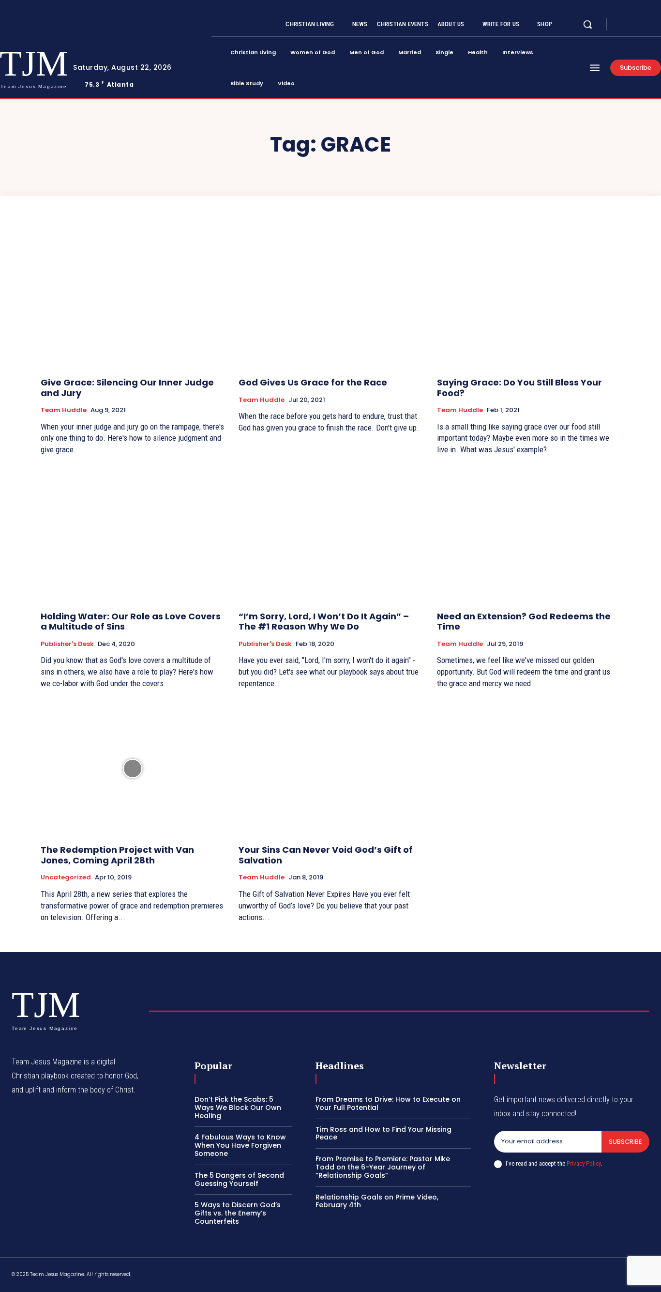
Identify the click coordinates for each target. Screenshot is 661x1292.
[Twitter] (645, 25)
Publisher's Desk (67, 644)
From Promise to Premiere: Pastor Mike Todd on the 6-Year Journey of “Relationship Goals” (382, 1167)
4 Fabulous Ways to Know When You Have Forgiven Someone (240, 1145)
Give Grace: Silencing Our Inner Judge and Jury (127, 387)
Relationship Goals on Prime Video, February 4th (376, 1201)
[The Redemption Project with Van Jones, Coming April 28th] (132, 768)
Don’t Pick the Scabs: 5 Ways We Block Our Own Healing (238, 1107)
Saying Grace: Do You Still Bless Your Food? (519, 387)
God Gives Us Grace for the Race (313, 382)
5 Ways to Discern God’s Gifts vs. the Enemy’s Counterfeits (238, 1213)
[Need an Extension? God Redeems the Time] (528, 534)
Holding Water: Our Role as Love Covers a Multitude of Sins (131, 621)
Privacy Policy (584, 1163)
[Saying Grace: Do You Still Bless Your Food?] (528, 300)
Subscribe (625, 1141)
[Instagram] (634, 25)
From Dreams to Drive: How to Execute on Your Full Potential (388, 1103)
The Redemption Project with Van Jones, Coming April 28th (117, 855)
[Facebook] (622, 25)
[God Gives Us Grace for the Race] (330, 300)
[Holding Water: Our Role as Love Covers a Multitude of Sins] (132, 534)
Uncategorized (66, 877)
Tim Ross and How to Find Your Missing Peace (383, 1133)
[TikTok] (576, 1276)
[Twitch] (599, 1276)
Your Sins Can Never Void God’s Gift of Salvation (326, 855)
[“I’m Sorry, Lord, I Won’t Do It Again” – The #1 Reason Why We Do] (330, 534)
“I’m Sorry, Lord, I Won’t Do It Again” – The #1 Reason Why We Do (324, 621)
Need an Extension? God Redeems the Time (524, 621)
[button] (587, 24)
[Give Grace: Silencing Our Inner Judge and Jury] (132, 300)
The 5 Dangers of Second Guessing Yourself (239, 1179)
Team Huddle (64, 410)
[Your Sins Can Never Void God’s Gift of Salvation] (330, 768)
